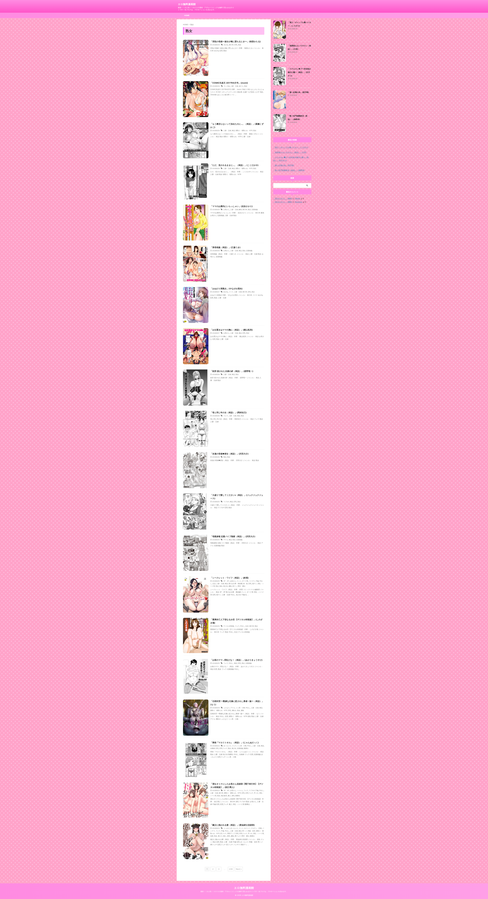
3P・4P (226, 581)
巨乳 (235, 45)
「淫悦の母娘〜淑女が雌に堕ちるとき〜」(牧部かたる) (235, 41)
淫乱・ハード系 (258, 833)
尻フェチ (223, 833)
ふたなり (227, 708)
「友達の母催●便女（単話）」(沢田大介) (229, 453)
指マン (254, 583)
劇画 (240, 209)
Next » (239, 869)
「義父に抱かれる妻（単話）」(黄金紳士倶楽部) (232, 825)
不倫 (257, 581)
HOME (186, 15)
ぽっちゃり (227, 746)
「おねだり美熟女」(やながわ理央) (226, 288)
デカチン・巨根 (256, 828)
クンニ (239, 581)
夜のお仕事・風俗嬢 (235, 583)
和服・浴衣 (251, 831)
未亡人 (241, 86)
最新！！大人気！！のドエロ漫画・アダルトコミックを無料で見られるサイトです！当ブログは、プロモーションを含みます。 (244, 891)
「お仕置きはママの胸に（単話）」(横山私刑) (231, 330)
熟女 (239, 45)
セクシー (247, 828)
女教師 (212, 748)
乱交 (214, 583)
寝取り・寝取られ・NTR (244, 130)
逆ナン (234, 586)
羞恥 (230, 586)
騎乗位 (246, 748)
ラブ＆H (226, 502)
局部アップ (231, 833)
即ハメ (244, 831)
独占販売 (224, 796)
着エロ (220, 836)
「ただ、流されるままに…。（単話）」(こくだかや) (234, 165)
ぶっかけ (227, 828)
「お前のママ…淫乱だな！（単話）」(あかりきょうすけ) (236, 660)
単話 (233, 130)
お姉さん (233, 581)
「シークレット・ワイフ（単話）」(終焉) (229, 577)
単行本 (231, 45)
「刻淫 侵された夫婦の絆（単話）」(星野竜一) (231, 371)
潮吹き (234, 710)
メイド (231, 292)
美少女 (225, 586)
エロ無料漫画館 (187, 4)
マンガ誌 (227, 86)
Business (298, 202)
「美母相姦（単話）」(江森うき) (225, 247)
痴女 (221, 586)
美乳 (233, 796)
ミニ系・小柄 (240, 708)
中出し (242, 626)
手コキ (256, 793)
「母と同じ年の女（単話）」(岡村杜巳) (228, 412)
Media (297, 198)
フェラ (225, 416)
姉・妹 (245, 583)
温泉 (211, 836)
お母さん (226, 209)
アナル (225, 540)
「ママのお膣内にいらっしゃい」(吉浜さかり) (231, 206)
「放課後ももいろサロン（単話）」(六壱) (290, 152)
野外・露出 (241, 586)
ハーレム (240, 790)
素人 (229, 796)
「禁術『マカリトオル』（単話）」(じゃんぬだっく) (234, 742)
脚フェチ (238, 836)
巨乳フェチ (223, 748)
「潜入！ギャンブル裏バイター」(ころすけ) (290, 147)
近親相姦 (255, 209)
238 (231, 869)
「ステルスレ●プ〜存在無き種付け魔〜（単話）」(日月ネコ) (299, 72)
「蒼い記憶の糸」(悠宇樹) (298, 92)
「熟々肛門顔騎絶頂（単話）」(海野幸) (289, 170)
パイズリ (252, 581)
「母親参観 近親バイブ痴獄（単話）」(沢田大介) (232, 536)
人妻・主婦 (234, 86)
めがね (226, 45)
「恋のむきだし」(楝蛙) (282, 198)
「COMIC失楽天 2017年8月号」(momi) (229, 83)
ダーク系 (245, 581)
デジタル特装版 (228, 626)
